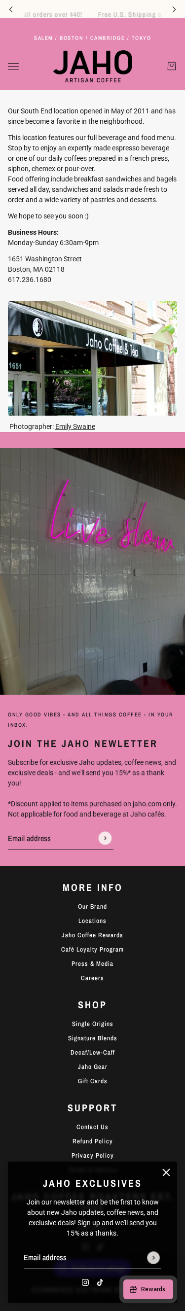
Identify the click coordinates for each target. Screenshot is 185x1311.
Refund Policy (93, 1141)
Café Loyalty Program (92, 949)
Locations (92, 921)
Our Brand (92, 906)
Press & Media (92, 963)
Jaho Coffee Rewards (92, 935)
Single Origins (92, 1024)
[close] (166, 1172)
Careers (92, 978)
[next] (174, 9)
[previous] (11, 9)
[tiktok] (100, 1282)
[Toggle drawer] (13, 66)
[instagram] (85, 1282)
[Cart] (171, 66)
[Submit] (153, 1257)
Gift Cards (93, 1081)
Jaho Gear (93, 1067)
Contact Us (92, 1127)
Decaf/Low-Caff (93, 1052)
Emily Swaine (75, 426)
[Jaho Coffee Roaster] (92, 66)
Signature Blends (92, 1038)
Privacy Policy (93, 1155)
